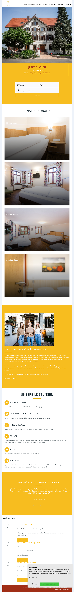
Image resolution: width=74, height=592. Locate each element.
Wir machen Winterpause (28, 542)
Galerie (45, 5)
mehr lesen (22, 540)
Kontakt (68, 5)
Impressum (58, 589)
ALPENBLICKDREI (65, 587)
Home (25, 5)
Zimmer (38, 5)
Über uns (31, 5)
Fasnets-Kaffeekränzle (26, 562)
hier (36, 362)
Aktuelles (61, 5)
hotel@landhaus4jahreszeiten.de (39, 73)
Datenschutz (66, 589)
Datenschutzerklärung (60, 571)
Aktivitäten (52, 5)
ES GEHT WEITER (24, 525)
